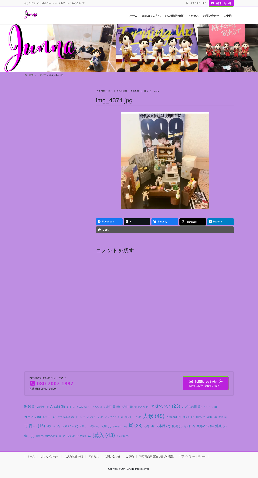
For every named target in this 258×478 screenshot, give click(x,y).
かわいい (165, 406)
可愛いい (53, 426)
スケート (49, 417)
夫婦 (106, 426)
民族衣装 (205, 426)
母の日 (189, 426)
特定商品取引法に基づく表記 (156, 456)
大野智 (94, 426)
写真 (212, 416)
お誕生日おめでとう (135, 406)
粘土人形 (69, 436)
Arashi (57, 406)
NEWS (82, 407)
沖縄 (221, 426)
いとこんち (95, 407)
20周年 (43, 407)
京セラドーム (133, 417)
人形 (154, 416)
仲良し (188, 417)
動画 (223, 417)
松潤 (177, 426)
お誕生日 (112, 406)
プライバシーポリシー (192, 456)
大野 (83, 426)
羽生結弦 (84, 436)
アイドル (210, 407)
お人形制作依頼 (73, 456)
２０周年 (123, 436)
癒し (29, 436)
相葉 (40, 436)
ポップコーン (95, 417)
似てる (200, 417)
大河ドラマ (70, 426)
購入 (104, 435)
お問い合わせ (223, 3)
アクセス (93, 456)
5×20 (30, 406)
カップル (32, 416)
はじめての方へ (49, 456)
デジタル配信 (66, 417)
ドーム (80, 417)
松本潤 (163, 426)
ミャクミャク (114, 417)
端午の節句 (53, 436)
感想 (149, 426)
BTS (71, 407)
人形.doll (173, 416)
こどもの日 (192, 406)
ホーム (31, 456)
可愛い (34, 425)
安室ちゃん (120, 426)
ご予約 (130, 456)
